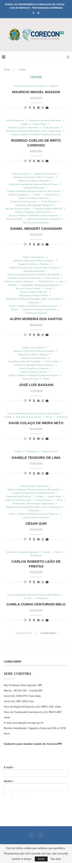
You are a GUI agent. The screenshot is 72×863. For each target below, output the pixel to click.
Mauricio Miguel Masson (36, 92)
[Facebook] (33, 13)
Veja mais (55, 859)
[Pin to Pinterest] (38, 107)
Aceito (41, 858)
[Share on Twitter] (34, 107)
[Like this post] (25, 107)
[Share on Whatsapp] (42, 107)
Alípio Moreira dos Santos (36, 319)
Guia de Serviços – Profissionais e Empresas (36, 8)
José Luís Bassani (36, 385)
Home (7, 69)
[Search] (68, 57)
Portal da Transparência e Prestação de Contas (34, 4)
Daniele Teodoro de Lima (36, 458)
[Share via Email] (47, 107)
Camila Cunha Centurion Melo (36, 604)
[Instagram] (38, 13)
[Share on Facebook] (30, 107)
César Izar (36, 524)
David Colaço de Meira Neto (36, 423)
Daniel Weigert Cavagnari (36, 229)
